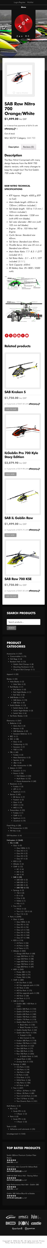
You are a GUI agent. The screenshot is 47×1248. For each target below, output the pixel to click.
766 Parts (20, 1072)
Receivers (13, 784)
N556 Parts (21, 1080)
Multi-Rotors (11, 1106)
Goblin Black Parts (24, 1022)
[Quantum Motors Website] (30, 1228)
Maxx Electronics (19, 757)
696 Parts (20, 1070)
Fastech (16, 800)
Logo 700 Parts (22, 964)
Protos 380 (21, 972)
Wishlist (30, 2)
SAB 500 (20, 882)
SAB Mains (17, 700)
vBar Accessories (19, 765)
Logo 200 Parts (22, 956)
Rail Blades (14, 687)
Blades (9, 679)
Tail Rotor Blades (16, 716)
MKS (15, 808)
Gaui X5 (20, 856)
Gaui (15, 742)
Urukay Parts (21, 1062)
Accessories (11, 654)
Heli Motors (21, 776)
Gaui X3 (20, 851)
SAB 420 (20, 880)
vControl (16, 821)
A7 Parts (20, 948)
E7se (18, 898)
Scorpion (16, 747)
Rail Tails (16, 695)
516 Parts (20, 1067)
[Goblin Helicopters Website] (11, 1216)
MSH (15, 969)
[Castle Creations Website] (36, 1223)
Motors (12, 768)
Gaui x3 (20, 930)
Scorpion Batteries (20, 734)
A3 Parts (20, 943)
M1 (18, 869)
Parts (12, 917)
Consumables (15, 656)
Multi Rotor (21, 779)
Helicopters (11, 840)
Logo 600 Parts (22, 961)
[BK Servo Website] (11, 1223)
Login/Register (19, 2)
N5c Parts (20, 1083)
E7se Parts (20, 1077)
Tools (9, 1126)
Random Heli (15, 662)
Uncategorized (12, 1134)
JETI (14, 789)
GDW (15, 805)
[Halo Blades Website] (23, 1216)
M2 (18, 872)
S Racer (19, 1114)
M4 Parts (20, 998)
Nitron (19, 909)
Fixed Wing (11, 825)
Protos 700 (21, 977)
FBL (11, 752)
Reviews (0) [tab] (28, 147)
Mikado (16, 864)
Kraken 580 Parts (23, 1041)
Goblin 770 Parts (23, 1019)
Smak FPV (17, 1111)
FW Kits (13, 831)
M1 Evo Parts (21, 983)
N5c (18, 903)
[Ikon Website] (23, 1223)
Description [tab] (13, 147)
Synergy (16, 890)
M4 (18, 874)
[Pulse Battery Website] (36, 1216)
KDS (15, 861)
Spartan (16, 760)
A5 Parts (20, 946)
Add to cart (11, 409)
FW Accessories (16, 828)
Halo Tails (17, 684)
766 (18, 893)
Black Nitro (24, 1025)
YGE (15, 750)
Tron (15, 906)
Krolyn (18, 1243)
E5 (17, 896)
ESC (11, 739)
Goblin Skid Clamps (21, 664)
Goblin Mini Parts (23, 1033)
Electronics (11, 721)
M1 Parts (20, 988)
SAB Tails (16, 703)
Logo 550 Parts (22, 959)
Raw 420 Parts (22, 1046)
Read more (10, 474)
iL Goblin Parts (25, 1056)
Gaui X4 (20, 853)
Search (12, 628)
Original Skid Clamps (21, 669)
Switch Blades (15, 705)
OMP (15, 815)
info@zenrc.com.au (34, 1243)
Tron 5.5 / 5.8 (22, 911)
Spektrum (17, 792)
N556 (19, 901)
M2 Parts (20, 996)
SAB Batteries (18, 731)
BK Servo (16, 797)
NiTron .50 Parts (23, 1091)
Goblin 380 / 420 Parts (25, 1004)
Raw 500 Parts (22, 1048)
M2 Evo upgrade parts (25, 993)
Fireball (23, 1035)
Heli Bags (13, 659)
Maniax (16, 728)
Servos (12, 794)
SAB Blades (14, 697)
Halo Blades (14, 682)
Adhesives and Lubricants (19, 1129)
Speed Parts (21, 1059)
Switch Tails (17, 713)
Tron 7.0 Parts (22, 1099)
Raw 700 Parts (22, 1054)
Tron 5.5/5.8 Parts (23, 1096)
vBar (15, 763)
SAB (14, 877)
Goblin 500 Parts (23, 1009)
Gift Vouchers (12, 835)
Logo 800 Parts (22, 967)
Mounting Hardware (21, 667)
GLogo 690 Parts (23, 954)
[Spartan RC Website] (17, 1228)
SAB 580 (20, 885)
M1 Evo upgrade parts (25, 985)
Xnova (15, 773)
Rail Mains (17, 689)
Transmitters (14, 810)
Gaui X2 (20, 927)
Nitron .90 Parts (23, 1093)
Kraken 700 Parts (23, 1043)
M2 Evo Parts (21, 990)
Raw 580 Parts (22, 1051)
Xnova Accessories (23, 781)
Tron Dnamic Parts (24, 1101)
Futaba (16, 755)
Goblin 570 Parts (23, 1012)
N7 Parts (20, 1085)
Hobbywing (17, 744)
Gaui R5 (20, 925)
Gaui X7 (20, 859)
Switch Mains (18, 708)
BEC (11, 736)
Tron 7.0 (20, 914)
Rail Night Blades (19, 692)
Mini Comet (24, 1038)
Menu (23, 7)
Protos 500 (21, 975)
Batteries (13, 723)
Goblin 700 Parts (23, 1017)
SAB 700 (31, 138)
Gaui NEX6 (21, 848)
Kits (11, 843)
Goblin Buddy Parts (24, 1030)
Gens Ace (17, 726)
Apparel (10, 674)
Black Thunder (25, 1027)
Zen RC (23, 36)
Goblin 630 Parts (23, 1014)
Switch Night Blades (20, 711)
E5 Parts (20, 1075)
